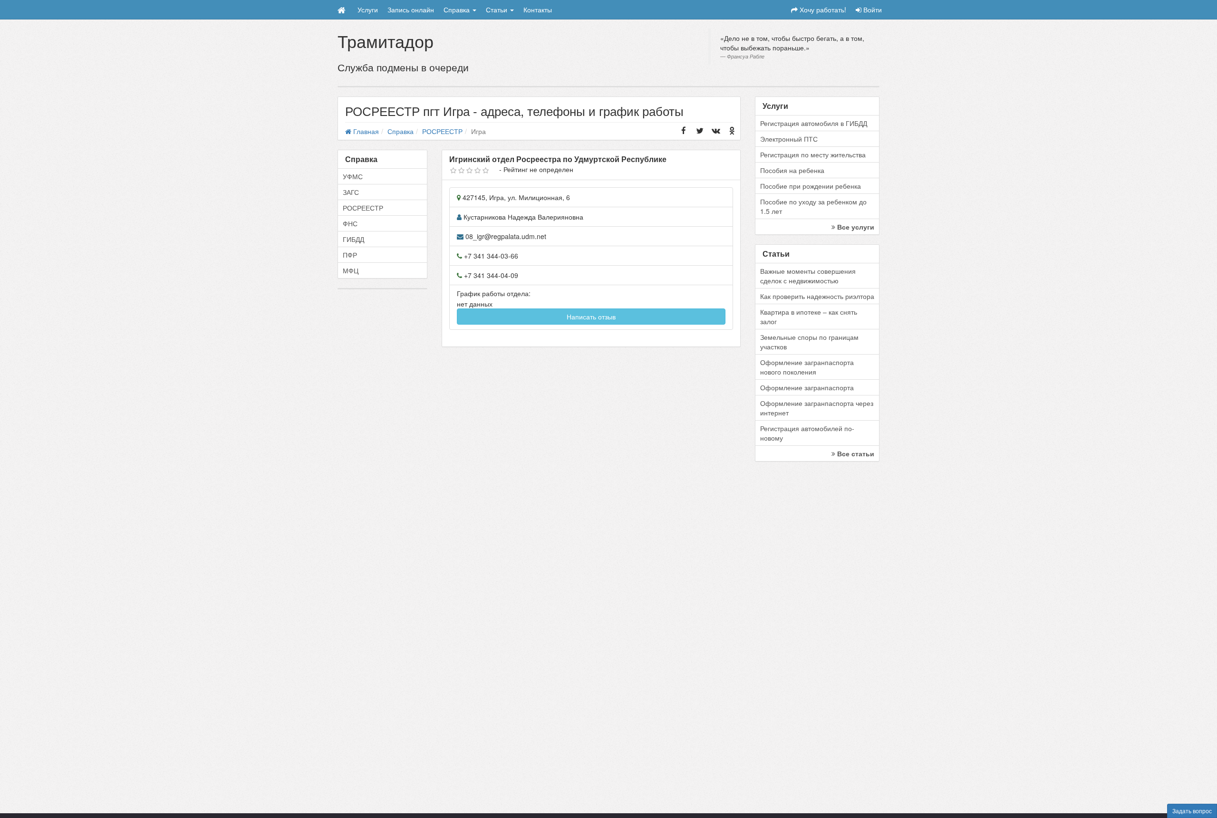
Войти (871, 9)
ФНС (350, 223)
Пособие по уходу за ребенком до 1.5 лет (813, 206)
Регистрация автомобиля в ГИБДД (813, 123)
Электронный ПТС (789, 139)
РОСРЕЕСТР (363, 207)
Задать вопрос (1192, 811)
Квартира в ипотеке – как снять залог (808, 316)
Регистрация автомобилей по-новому (807, 433)
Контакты (537, 9)
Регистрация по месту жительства (813, 154)
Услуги (367, 9)
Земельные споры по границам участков (809, 341)
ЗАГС (351, 192)
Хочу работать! (822, 9)
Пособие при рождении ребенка (810, 186)
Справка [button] (458, 9)
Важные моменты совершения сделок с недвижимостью (808, 275)
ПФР (350, 255)
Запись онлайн (410, 9)
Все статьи (854, 453)
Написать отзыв (591, 316)
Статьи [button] (497, 9)
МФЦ (350, 270)
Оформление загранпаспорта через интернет (816, 407)
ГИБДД (353, 239)
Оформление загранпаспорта (807, 387)
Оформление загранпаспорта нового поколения (807, 366)
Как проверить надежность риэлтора (817, 296)
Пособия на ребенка (792, 170)
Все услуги (854, 226)
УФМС (353, 176)
